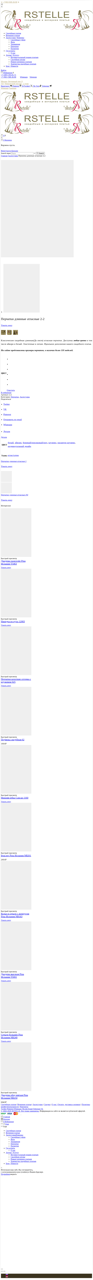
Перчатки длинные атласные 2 (13, 461)
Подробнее (5, 1174)
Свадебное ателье (18, 60)
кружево (52, 442)
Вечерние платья (13, 35)
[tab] (6, 431)
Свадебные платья (13, 33)
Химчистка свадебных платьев (23, 64)
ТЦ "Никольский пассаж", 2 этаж (15, 84)
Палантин (15, 49)
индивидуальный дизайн (19, 446)
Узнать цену (6, 325)
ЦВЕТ (4, 373)
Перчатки (15, 46)
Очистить (11, 390)
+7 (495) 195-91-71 (8, 75)
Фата (13, 42)
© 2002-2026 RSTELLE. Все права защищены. (20, 1111)
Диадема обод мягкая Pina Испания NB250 (14, 1096)
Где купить (10, 51)
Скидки (47, 1104)
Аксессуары (15, 38)
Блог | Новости (12, 66)
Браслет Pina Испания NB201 (16, 855)
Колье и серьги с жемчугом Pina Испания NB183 (15, 915)
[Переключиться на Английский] (7, 1277)
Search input (6, 153)
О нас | (55, 1104)
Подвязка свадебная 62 (12, 739)
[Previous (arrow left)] (2, 1271)
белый (11, 442)
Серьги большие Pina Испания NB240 (12, 1036)
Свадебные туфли (18, 40)
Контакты (24, 1107)
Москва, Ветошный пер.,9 (12, 81)
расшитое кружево (66, 442)
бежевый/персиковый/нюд (35, 442)
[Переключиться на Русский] (7, 1275)
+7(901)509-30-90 (10, 2)
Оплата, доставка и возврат (69, 1104)
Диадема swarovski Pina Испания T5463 (13, 562)
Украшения (15, 44)
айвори (18, 442)
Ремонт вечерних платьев (21, 62)
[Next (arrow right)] (4, 1271)
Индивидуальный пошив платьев (24, 57)
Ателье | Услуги (12, 55)
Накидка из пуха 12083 (13, 621)
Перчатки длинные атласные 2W (14, 495)
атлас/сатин (13, 455)
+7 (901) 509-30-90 (8, 77)
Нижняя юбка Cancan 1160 (14, 797)
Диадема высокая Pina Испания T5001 (12, 975)
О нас (13, 53)
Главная (4, 156)
